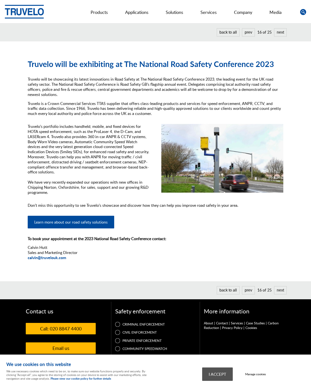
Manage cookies (255, 374)
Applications (136, 12)
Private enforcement (142, 340)
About (208, 323)
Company (243, 12)
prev (248, 32)
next (280, 32)
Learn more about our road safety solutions (71, 222)
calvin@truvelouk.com (47, 257)
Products (99, 12)
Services (208, 12)
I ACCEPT (217, 374)
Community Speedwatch (144, 348)
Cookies (251, 327)
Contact (222, 323)
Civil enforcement (139, 332)
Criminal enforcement (143, 324)
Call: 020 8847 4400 (61, 328)
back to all (228, 32)
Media (275, 12)
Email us (60, 348)
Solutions (174, 12)
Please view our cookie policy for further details (81, 378)
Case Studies (255, 323)
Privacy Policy (232, 327)
